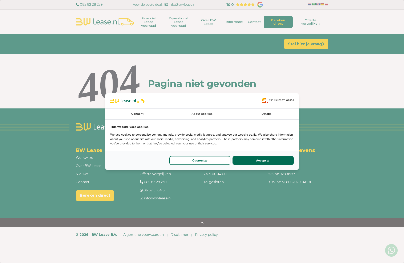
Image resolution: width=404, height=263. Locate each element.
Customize (199, 160)
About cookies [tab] (202, 113)
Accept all (263, 160)
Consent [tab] (137, 113)
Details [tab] (266, 113)
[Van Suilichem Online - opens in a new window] (278, 100)
